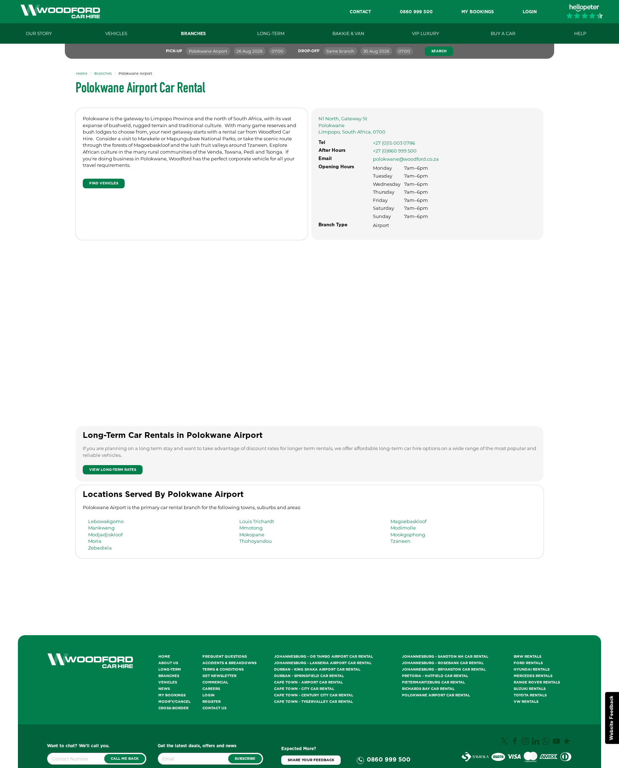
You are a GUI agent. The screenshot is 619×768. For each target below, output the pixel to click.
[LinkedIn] (536, 743)
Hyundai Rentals (532, 669)
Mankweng (101, 528)
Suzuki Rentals (530, 689)
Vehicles (167, 682)
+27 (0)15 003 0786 (394, 143)
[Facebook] (515, 743)
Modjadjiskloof (105, 534)
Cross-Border (173, 708)
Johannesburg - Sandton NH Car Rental (445, 656)
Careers (211, 689)
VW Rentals (526, 702)
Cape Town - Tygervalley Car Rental (313, 702)
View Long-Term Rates (112, 470)
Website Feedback (611, 718)
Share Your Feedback (311, 760)
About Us (168, 663)
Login (208, 695)
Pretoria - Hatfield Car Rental (435, 676)
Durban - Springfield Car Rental (309, 676)
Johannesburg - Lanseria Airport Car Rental (322, 663)
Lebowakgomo (106, 521)
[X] (505, 743)
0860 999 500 (389, 760)
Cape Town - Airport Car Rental (308, 682)
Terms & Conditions (223, 669)
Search (439, 51)
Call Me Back (125, 758)
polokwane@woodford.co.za (406, 159)
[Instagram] (526, 743)
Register (211, 702)
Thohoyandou (255, 541)
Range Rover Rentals (537, 682)
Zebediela (100, 548)
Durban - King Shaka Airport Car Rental (317, 669)
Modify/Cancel (174, 702)
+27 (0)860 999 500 (395, 151)
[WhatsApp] (546, 743)
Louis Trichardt (256, 521)
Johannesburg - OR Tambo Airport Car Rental (323, 656)
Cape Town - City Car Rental (304, 689)
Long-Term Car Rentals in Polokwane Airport (173, 435)
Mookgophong (407, 534)
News (164, 689)
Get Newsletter (219, 676)
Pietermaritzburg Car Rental (433, 682)
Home (81, 73)
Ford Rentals (528, 663)
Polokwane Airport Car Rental (436, 695)
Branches (103, 73)
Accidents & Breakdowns (229, 663)
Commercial (215, 682)
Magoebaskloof (408, 521)
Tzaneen (400, 541)
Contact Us (214, 708)
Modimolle (403, 528)
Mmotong (251, 528)
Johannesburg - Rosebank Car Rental (443, 663)
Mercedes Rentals (533, 676)
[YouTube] (557, 743)
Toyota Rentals (530, 695)
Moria (94, 541)
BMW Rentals (527, 656)
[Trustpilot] (567, 743)
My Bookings (172, 695)
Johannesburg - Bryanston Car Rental (444, 669)
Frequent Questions (224, 656)
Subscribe (245, 758)
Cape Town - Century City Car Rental (313, 695)
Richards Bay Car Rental (428, 689)
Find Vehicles (103, 183)
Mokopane (251, 534)
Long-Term (169, 669)
